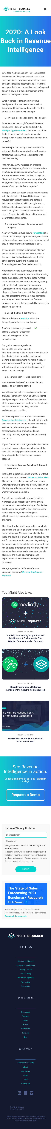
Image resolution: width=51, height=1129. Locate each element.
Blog (25, 1037)
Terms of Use (26, 845)
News (25, 1075)
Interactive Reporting (25, 978)
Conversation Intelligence (25, 965)
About (25, 1067)
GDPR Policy (13, 848)
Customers (25, 1029)
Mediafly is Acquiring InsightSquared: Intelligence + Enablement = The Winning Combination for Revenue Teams (25, 640)
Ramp (25, 1024)
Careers (26, 1079)
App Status (25, 1071)
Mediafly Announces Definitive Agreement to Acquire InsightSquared (25, 688)
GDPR (22, 1109)
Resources (25, 1012)
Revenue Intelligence (25, 961)
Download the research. (16, 916)
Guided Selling (25, 974)
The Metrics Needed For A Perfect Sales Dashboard (25, 740)
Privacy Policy (39, 845)
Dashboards (25, 986)
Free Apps (25, 1016)
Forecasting (25, 982)
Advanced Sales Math (25, 1063)
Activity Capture (26, 969)
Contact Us (25, 1084)
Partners (25, 1033)
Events (25, 1020)
